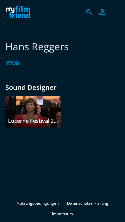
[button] (115, 12)
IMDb (12, 63)
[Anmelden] (102, 12)
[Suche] (89, 12)
